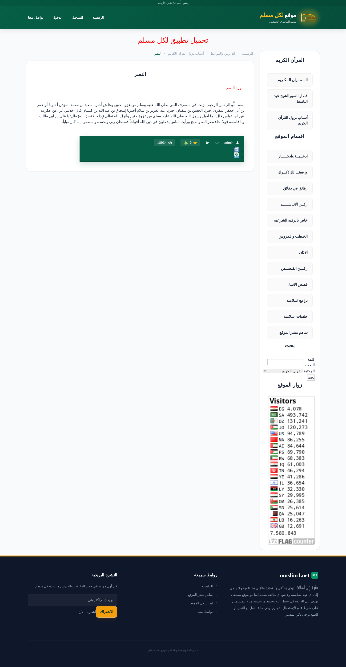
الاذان (303, 252)
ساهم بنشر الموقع (293, 332)
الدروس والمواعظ (222, 53)
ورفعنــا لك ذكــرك (293, 172)
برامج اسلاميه (297, 300)
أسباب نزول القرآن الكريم (293, 120)
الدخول (57, 17)
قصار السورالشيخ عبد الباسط (291, 98)
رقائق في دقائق (295, 188)
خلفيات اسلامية (296, 316)
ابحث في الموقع (201, 603)
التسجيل (77, 17)
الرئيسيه (207, 586)
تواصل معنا (35, 17)
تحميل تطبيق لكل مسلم (173, 40)
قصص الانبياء (297, 284)
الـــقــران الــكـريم (293, 80)
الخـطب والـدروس (293, 236)
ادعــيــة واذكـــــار (293, 156)
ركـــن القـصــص (294, 268)
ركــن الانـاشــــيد (294, 204)
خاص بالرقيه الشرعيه (291, 220)
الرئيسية (98, 17)
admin (228, 142)
